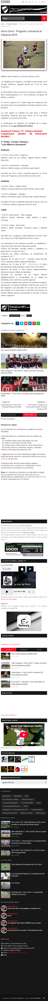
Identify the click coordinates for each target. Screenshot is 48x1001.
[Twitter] (26, 2)
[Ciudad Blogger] (24, 772)
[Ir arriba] (44, 998)
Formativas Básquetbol (10, 803)
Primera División (11, 24)
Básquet (24, 649)
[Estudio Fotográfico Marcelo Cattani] (11, 762)
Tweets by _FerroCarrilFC (10, 644)
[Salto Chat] (11, 772)
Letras (26, 806)
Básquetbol (18, 796)
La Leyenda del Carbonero (11, 806)
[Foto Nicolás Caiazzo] (24, 71)
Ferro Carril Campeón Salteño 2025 (14, 350)
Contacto (4, 459)
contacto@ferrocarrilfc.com (17, 953)
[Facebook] (23, 2)
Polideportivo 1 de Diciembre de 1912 (15, 810)
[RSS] (35, 2)
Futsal (39, 649)
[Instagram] (32, 2)
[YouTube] (29, 2)
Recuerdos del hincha (10, 813)
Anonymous (12, 906)
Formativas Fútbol (27, 803)
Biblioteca (13, 715)
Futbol (9, 649)
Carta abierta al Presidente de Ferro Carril (26, 864)
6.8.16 (29, 315)
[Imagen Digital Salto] (18, 762)
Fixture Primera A (27, 799)
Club (26, 796)
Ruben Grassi (40, 813)
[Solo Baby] (25, 762)
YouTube (19, 748)
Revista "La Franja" (27, 813)
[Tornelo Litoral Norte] (17, 772)
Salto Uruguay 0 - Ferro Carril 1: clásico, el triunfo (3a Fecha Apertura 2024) (22, 372)
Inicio (2, 24)
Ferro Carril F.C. (30, 414)
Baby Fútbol (6, 796)
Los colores (15, 883)
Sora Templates (35, 998)
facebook (42, 414)
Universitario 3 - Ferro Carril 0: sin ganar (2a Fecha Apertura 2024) (22, 395)
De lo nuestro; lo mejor (11, 799)
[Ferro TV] (24, 630)
